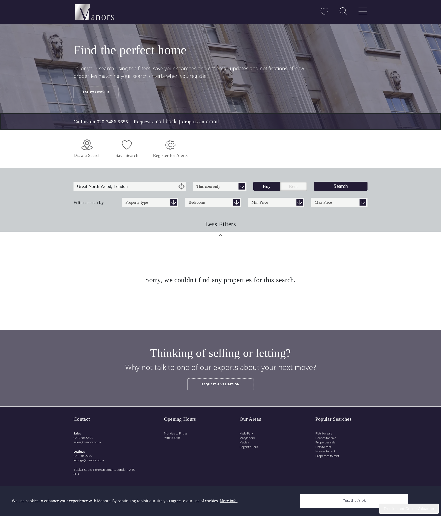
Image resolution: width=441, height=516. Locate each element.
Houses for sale (325, 438)
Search (341, 186)
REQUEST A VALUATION (220, 384)
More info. (228, 500)
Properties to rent (327, 456)
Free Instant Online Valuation (409, 508)
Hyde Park (246, 433)
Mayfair (244, 442)
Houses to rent (325, 451)
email (212, 121)
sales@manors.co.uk (87, 442)
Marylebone (248, 438)
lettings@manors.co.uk (89, 460)
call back (166, 121)
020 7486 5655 (83, 438)
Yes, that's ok (354, 500)
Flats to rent (323, 447)
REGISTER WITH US (96, 92)
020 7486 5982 (83, 456)
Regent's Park (249, 447)
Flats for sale (323, 433)
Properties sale (325, 442)
